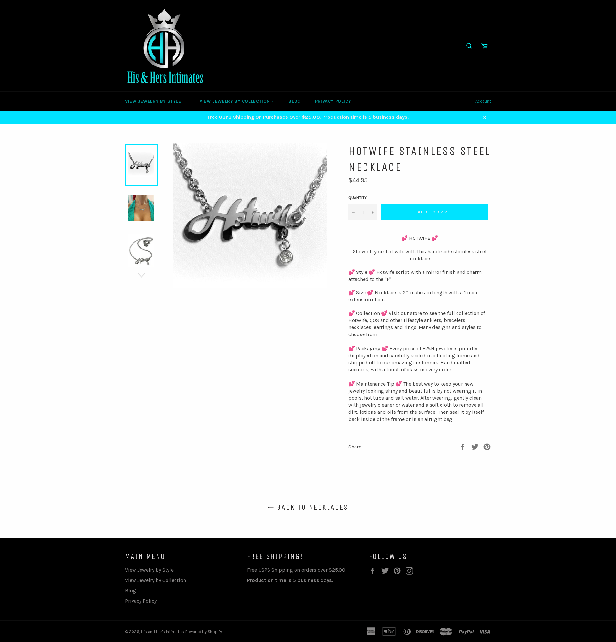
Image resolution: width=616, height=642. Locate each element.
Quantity (357, 197)
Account (483, 101)
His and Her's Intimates (162, 631)
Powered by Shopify (203, 631)
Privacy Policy (333, 101)
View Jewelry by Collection (235, 101)
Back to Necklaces (311, 507)
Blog (294, 101)
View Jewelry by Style (154, 101)
